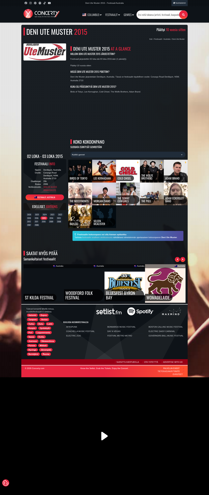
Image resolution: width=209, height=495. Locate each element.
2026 (29, 214)
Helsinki (32, 315)
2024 (45, 214)
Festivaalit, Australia (46, 197)
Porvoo (31, 345)
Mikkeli (43, 345)
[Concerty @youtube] (49, 3)
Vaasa (31, 337)
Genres (128, 15)
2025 (37, 214)
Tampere (32, 319)
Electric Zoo (73, 336)
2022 (60, 214)
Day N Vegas (113, 331)
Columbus (93, 15)
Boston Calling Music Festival (166, 327)
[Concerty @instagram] (30, 3)
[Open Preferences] (5, 482)
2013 (59, 218)
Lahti (49, 324)
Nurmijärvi (33, 354)
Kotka (41, 337)
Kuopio (32, 328)
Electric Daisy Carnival (162, 331)
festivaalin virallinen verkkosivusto (97, 237)
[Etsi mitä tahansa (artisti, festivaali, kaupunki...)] (183, 14)
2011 (36, 221)
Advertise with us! (173, 362)
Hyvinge (32, 350)
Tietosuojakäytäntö (169, 371)
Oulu (40, 324)
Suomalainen (180, 3)
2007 (29, 224)
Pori (30, 332)
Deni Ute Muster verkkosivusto (50, 188)
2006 (37, 224)
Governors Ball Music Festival (166, 336)
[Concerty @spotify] (40, 3)
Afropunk (71, 327)
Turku (31, 324)
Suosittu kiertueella (127, 362)
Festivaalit (111, 15)
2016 (36, 218)
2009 (51, 221)
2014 (51, 218)
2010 (43, 221)
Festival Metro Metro (119, 336)
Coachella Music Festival (80, 331)
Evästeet (178, 374)
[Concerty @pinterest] (35, 3)
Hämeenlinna (47, 341)
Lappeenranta (43, 332)
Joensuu (32, 341)
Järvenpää (46, 350)
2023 (52, 214)
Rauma (46, 354)
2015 (44, 218)
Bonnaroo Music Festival (121, 327)
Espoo (44, 315)
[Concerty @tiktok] (45, 3)
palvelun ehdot (171, 368)
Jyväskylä (45, 328)
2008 (59, 221)
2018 (29, 218)
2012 (29, 221)
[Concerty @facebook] (26, 3)
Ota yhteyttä (151, 362)
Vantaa (44, 319)
